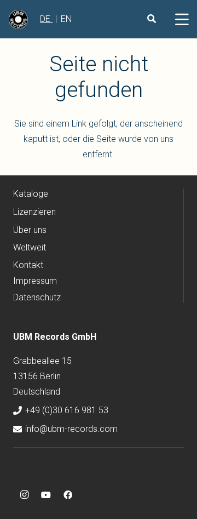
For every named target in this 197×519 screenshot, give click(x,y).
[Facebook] (68, 495)
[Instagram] (24, 495)
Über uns (30, 230)
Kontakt (28, 265)
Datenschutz (37, 297)
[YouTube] (46, 495)
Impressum (35, 281)
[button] (181, 19)
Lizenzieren (34, 212)
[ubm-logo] (18, 19)
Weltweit (29, 247)
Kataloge (30, 194)
